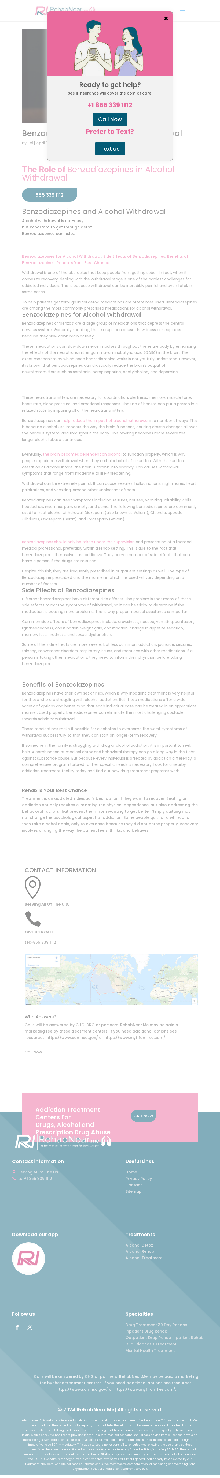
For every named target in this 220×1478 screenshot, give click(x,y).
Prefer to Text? (110, 132)
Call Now (110, 119)
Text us (110, 148)
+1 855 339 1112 (110, 105)
